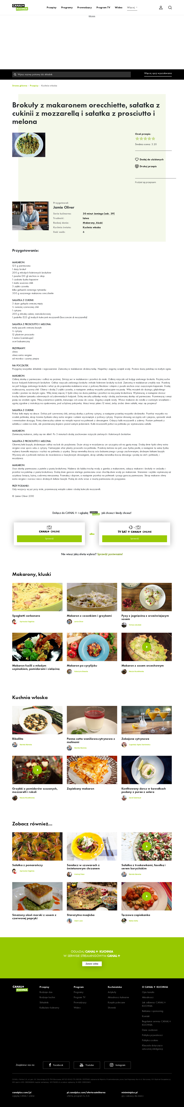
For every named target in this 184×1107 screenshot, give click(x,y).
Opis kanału (148, 992)
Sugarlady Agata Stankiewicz (139, 744)
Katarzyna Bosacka (81, 671)
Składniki (44, 1002)
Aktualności (148, 997)
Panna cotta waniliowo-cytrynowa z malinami (91, 740)
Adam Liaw (78, 920)
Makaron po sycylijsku (82, 665)
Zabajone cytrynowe (135, 738)
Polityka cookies (150, 1040)
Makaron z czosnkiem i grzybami (89, 615)
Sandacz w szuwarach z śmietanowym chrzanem (83, 866)
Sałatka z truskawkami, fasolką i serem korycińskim (143, 866)
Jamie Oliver (63, 207)
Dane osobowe (150, 1030)
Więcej (131, 7)
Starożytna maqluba (80, 915)
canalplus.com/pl (21, 1092)
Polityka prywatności (152, 1035)
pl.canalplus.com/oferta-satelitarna (86, 1092)
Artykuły (112, 992)
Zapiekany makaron (80, 788)
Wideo (118, 7)
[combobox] (71, 74)
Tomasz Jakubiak (135, 625)
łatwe (86, 218)
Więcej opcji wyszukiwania (158, 73)
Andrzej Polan (79, 874)
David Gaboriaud (135, 797)
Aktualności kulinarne (118, 997)
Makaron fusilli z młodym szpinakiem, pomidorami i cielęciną (36, 667)
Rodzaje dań (46, 992)
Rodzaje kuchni (47, 997)
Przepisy (51, 7)
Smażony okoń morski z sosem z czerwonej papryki (34, 916)
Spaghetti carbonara (26, 615)
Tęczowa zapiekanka (135, 915)
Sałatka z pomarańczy (27, 865)
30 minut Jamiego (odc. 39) (99, 213)
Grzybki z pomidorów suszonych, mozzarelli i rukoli (34, 790)
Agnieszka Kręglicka (26, 621)
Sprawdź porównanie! (110, 554)
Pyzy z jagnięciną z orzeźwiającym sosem (145, 617)
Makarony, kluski (93, 222)
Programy (67, 7)
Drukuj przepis (148, 166)
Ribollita (17, 738)
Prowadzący (84, 7)
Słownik (112, 1007)
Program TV (103, 7)
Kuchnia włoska (92, 227)
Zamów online (92, 963)
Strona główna (19, 85)
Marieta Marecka (25, 744)
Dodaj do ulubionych (152, 159)
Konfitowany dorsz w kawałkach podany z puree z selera (143, 790)
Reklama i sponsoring (152, 1011)
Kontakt (146, 1016)
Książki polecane (116, 1002)
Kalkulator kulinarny (49, 1007)
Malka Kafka (133, 920)
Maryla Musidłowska (136, 671)
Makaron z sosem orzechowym (142, 665)
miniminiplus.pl (129, 1092)
